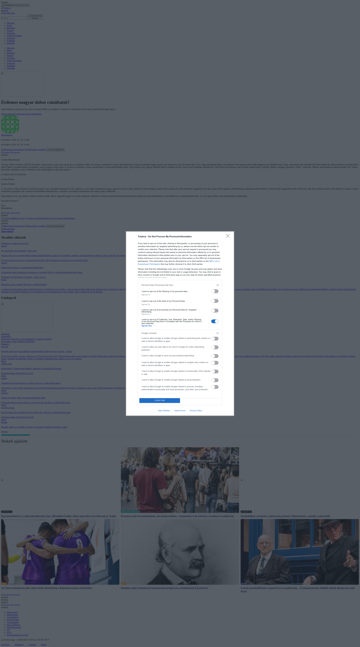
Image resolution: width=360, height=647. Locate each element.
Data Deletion (164, 410)
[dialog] (180, 323)
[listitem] (180, 285)
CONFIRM (160, 400)
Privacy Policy (196, 410)
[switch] (215, 291)
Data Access (180, 410)
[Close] (228, 236)
